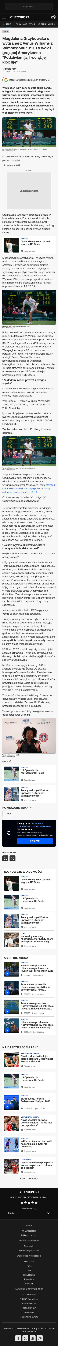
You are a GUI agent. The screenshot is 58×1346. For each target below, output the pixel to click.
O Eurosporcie (29, 1231)
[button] (4, 17)
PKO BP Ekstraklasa (29, 1299)
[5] (36, 1202)
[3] (29, 1202)
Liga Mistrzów (29, 1294)
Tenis (5, 31)
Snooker (29, 1284)
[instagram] (40, 1338)
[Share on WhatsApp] (12, 858)
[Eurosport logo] (19, 17)
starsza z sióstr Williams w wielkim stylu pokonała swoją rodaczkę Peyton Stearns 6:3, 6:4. (28, 488)
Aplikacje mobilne (29, 1235)
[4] (32, 1202)
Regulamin (29, 1246)
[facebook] (18, 1338)
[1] (22, 1202)
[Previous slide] (3, 24)
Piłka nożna (29, 1261)
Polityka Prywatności (29, 1250)
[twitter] (25, 1338)
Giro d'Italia (29, 1312)
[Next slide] (54, 24)
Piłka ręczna (29, 1275)
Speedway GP (29, 1308)
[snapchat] (33, 1338)
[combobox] (29, 1213)
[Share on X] (5, 858)
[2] (25, 1202)
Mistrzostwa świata (29, 1317)
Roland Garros (29, 1303)
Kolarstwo (29, 1279)
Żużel (29, 1270)
